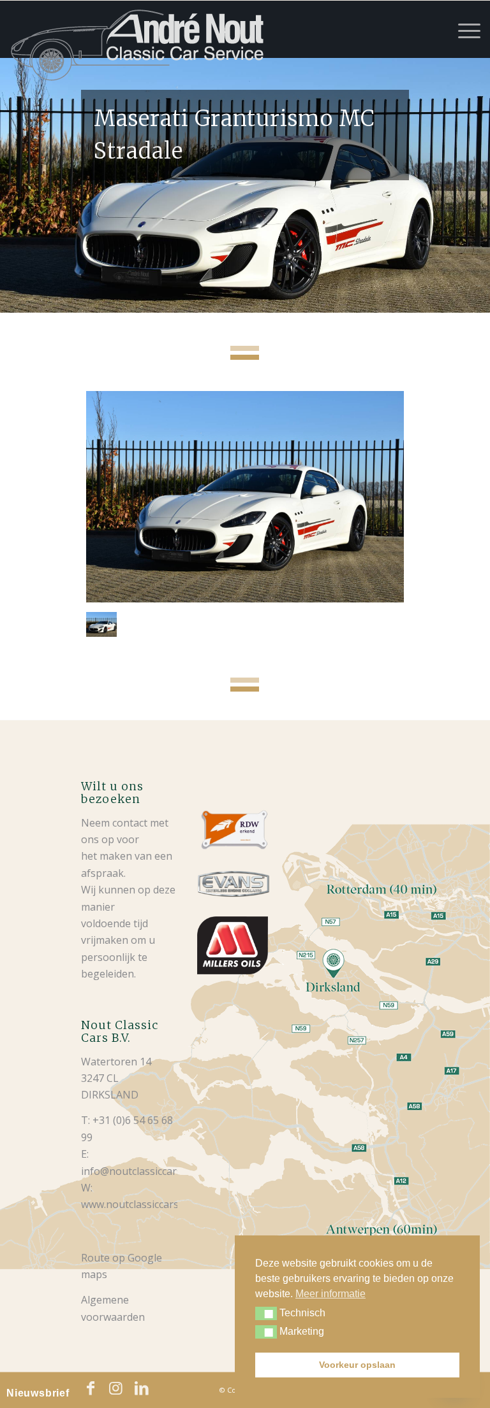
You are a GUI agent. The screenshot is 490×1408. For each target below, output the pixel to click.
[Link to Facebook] (90, 1388)
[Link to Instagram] (116, 1388)
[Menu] (462, 29)
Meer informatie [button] (330, 1293)
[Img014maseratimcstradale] (245, 497)
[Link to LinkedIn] (141, 1388)
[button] (266, 1313)
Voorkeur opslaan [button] (357, 1365)
